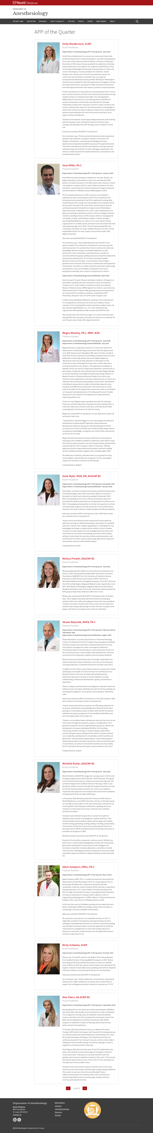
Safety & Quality (57, 21)
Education (31, 21)
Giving (90, 21)
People (81, 21)
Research (43, 21)
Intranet (58, 1106)
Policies (58, 1115)
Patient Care (18, 21)
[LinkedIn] (15, 1120)
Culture (71, 21)
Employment (101, 21)
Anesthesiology (30, 13)
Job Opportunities (62, 1109)
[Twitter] (19, 1120)
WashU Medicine (19, 1107)
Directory (58, 1112)
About (112, 21)
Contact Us (17, 1115)
